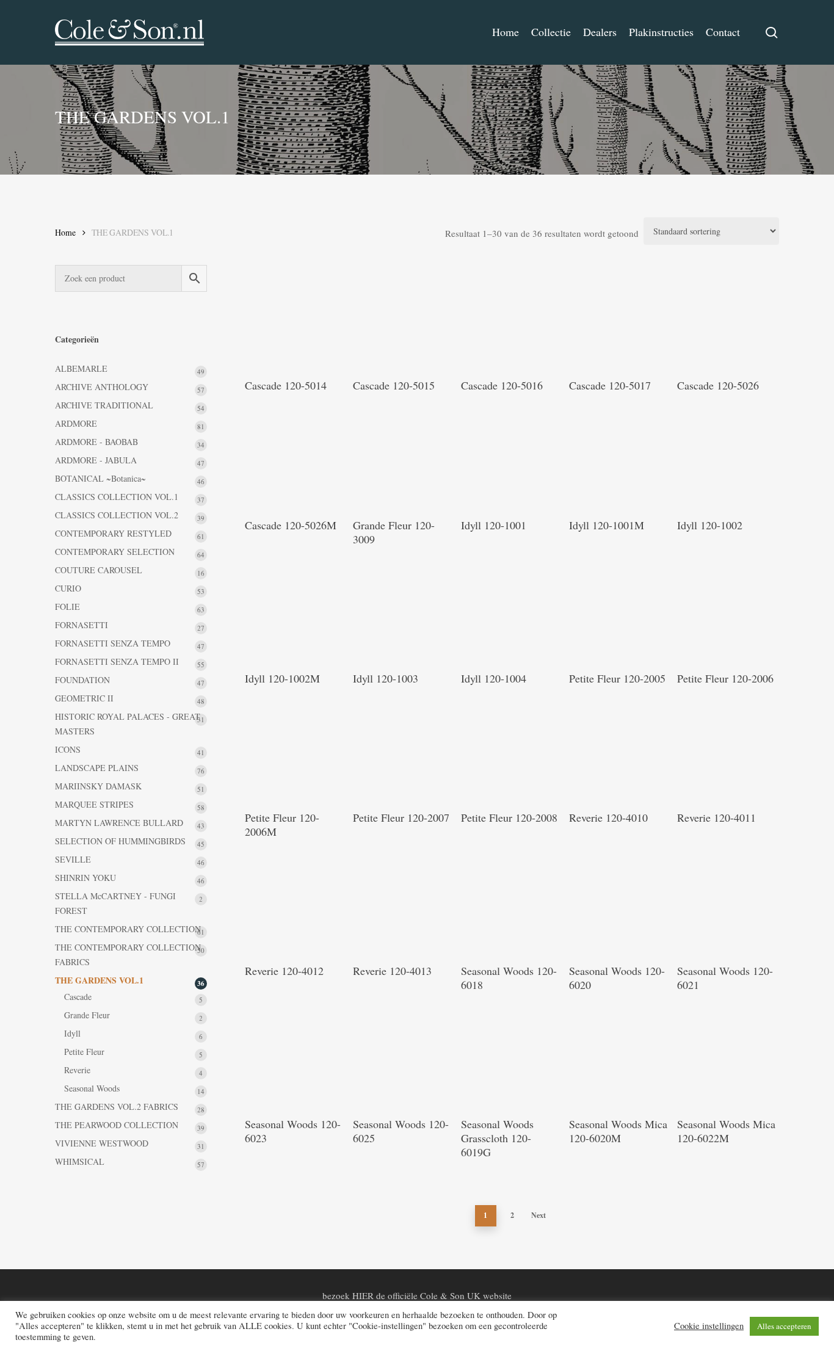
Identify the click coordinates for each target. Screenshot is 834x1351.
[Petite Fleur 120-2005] (619, 610)
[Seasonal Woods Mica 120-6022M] (727, 1055)
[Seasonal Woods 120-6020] (619, 902)
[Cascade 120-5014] (295, 317)
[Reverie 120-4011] (727, 749)
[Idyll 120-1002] (727, 457)
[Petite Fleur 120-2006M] (295, 749)
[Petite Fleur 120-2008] (511, 749)
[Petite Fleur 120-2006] (727, 610)
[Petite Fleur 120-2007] (403, 749)
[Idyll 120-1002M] (295, 610)
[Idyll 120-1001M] (619, 457)
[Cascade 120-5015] (403, 317)
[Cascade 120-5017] (619, 317)
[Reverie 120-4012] (295, 902)
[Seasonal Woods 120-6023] (295, 1055)
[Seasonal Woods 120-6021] (727, 902)
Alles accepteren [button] (784, 1325)
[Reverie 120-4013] (403, 902)
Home (65, 232)
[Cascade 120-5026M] (295, 457)
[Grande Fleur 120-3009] (403, 457)
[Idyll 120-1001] (511, 457)
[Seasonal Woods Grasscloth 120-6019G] (511, 1055)
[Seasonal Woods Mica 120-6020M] (619, 1055)
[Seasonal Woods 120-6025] (403, 1055)
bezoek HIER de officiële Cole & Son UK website (417, 1295)
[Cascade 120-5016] (511, 317)
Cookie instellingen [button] (709, 1325)
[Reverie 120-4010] (619, 749)
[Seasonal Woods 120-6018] (511, 902)
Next (538, 1215)
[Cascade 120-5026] (727, 317)
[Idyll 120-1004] (511, 610)
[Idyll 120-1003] (403, 610)
